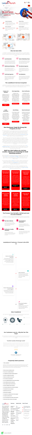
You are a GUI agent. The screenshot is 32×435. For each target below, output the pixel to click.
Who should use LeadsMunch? (7, 392)
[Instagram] (5, 424)
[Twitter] (7, 424)
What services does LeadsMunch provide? (9, 370)
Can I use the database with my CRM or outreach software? (11, 397)
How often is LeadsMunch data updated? (9, 375)
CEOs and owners (22, 134)
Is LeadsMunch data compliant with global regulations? (10, 373)
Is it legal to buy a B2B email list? (8, 395)
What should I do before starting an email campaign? (10, 399)
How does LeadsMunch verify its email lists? (9, 385)
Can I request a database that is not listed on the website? (11, 387)
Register (29, 2)
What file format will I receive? (7, 390)
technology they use (15, 162)
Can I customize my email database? (8, 378)
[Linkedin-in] (9, 424)
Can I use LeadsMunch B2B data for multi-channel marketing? (11, 380)
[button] (16, 363)
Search (29, 6)
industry (13, 160)
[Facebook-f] (2, 424)
